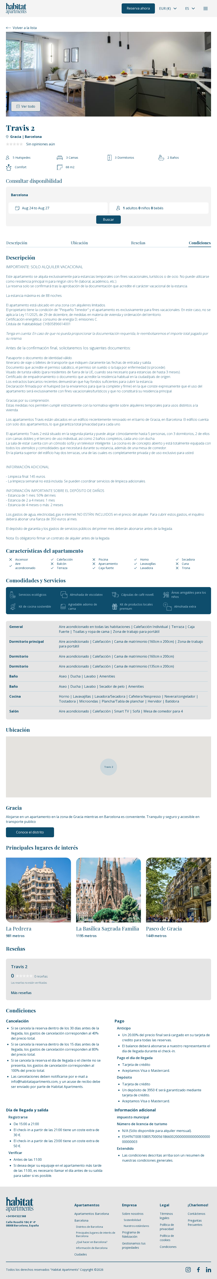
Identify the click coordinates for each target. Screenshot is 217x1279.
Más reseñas (21, 992)
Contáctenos (196, 1214)
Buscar (108, 219)
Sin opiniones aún (40, 144)
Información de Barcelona (91, 1248)
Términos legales (166, 1216)
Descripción (16, 242)
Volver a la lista (25, 27)
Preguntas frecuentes (195, 1222)
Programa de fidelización (131, 1234)
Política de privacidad (167, 1227)
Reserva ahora (138, 8)
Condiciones (200, 242)
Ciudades (80, 1254)
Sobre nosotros (132, 1214)
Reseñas (138, 242)
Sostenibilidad (132, 1220)
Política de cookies (167, 1238)
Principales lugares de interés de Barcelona (95, 1234)
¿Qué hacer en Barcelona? (91, 1242)
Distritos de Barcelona (89, 1227)
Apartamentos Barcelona (91, 1214)
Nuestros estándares (136, 1226)
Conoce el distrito (30, 832)
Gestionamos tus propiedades (134, 1245)
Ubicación (79, 242)
